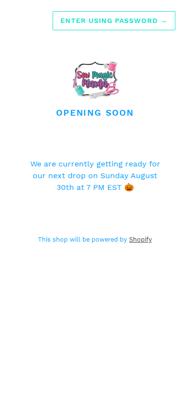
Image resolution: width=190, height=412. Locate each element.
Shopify (140, 239)
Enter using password (114, 20)
